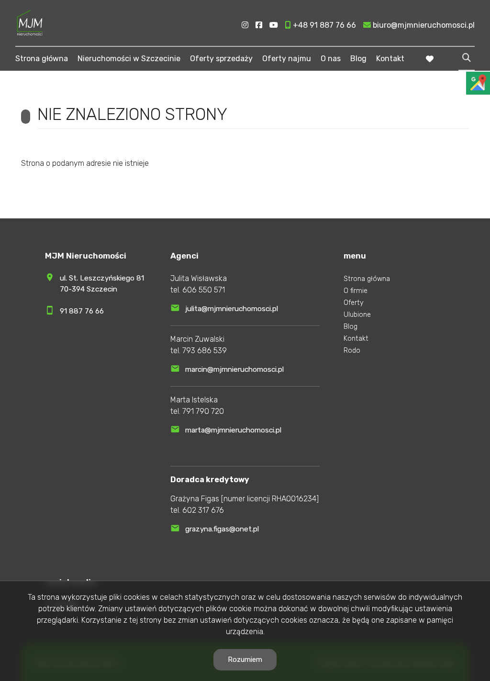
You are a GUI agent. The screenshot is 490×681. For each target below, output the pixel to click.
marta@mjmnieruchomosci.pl (233, 430)
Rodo (352, 350)
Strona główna (41, 58)
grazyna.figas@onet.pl (222, 529)
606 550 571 (203, 289)
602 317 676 (203, 510)
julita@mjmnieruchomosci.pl (231, 308)
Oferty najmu (286, 58)
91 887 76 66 (82, 311)
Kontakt (390, 58)
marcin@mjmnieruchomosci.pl (234, 369)
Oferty (354, 303)
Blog (358, 58)
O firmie (356, 291)
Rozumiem (245, 659)
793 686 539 (204, 350)
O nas (331, 58)
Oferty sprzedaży (221, 58)
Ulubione (357, 315)
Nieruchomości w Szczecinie (129, 58)
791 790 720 (203, 411)
